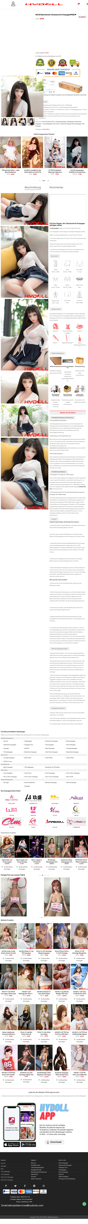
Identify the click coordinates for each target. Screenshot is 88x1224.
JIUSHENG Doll (33, 803)
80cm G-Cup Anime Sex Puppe (44, 1033)
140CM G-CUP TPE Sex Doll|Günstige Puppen (79, 1033)
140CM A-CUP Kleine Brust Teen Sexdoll (8, 1074)
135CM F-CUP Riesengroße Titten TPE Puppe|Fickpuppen (26, 993)
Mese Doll (76, 803)
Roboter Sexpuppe (71, 782)
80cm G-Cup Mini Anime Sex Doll (26, 1033)
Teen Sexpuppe (49, 744)
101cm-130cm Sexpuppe (72, 773)
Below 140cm (51, 121)
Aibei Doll (33, 815)
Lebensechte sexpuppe (9, 744)
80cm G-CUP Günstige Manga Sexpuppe (44, 952)
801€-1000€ (27, 758)
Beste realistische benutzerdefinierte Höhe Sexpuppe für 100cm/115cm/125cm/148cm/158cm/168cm (8, 1033)
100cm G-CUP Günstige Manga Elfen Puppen (79, 952)
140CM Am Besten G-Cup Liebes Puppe (44, 993)
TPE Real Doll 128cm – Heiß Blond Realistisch (10, 171)
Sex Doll (5, 741)
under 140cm (46, 129)
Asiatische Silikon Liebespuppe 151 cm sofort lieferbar (51, 861)
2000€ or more (7, 761)
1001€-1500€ (48, 758)
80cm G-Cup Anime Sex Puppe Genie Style (8, 992)
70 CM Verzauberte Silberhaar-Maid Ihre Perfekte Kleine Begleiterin (55, 171)
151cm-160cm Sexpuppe (31, 776)
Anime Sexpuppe (70, 744)
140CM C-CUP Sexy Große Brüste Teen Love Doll (79, 993)
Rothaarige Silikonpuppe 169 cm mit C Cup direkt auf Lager (36, 861)
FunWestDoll (76, 827)
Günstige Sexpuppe (60, 121)
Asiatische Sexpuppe (66, 124)
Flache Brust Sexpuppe (51, 741)
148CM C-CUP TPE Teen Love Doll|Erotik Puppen (80, 1074)
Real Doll (26, 748)
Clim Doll (11, 827)
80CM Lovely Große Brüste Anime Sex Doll (8, 952)
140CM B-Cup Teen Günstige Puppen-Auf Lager (26, 1074)
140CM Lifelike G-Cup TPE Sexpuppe (26, 952)
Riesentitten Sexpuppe (72, 752)
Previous (37, 124)
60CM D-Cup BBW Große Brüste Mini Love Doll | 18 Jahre (32, 171)
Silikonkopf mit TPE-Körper (52, 767)
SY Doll (55, 815)
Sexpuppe (6, 748)
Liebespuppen (70, 121)
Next (37, 120)
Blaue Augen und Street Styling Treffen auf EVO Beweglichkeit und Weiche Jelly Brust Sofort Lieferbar (7, 861)
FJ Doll (33, 827)
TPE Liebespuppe (8, 752)
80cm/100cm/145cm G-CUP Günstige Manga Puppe (62, 952)
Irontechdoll (54, 803)
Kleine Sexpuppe (76, 124)
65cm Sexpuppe (7, 773)
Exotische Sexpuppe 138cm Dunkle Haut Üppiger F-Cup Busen (62, 1074)
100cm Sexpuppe (50, 773)
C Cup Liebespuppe (46, 124)
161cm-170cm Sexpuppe (52, 776)
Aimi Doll (44, 121)
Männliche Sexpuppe (51, 782)
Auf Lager (6, 782)
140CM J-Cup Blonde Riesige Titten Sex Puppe (62, 993)
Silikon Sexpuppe (49, 748)
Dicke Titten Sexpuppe (51, 752)
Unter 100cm (56, 124)
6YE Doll (11, 815)
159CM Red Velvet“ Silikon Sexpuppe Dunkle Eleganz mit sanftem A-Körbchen (66, 861)
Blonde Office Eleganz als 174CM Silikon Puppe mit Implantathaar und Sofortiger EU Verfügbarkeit (81, 861)
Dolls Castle (11, 803)
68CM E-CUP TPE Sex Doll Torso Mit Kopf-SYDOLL (62, 1033)
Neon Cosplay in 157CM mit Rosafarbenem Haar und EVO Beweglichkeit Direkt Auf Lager (21, 861)
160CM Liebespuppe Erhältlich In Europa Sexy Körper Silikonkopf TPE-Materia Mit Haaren (77, 171)
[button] (56, 309)
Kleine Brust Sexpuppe (30, 752)
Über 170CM (69, 776)
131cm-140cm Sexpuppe (10, 776)
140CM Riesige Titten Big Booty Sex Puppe (44, 1074)
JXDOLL (76, 815)
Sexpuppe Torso (28, 744)
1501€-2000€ (70, 758)
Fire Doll (55, 827)
